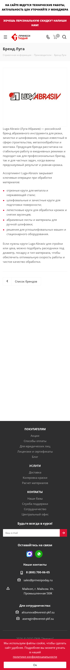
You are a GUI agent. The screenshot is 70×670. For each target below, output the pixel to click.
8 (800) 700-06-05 (38, 572)
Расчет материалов (35, 483)
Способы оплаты (35, 441)
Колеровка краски (35, 477)
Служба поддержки (35, 504)
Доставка (35, 472)
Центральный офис (35, 514)
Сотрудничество (35, 509)
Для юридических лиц (35, 446)
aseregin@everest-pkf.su (38, 619)
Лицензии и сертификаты (35, 451)
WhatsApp (39, 554)
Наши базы (35, 498)
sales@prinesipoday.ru (38, 580)
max (29, 554)
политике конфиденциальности (35, 657)
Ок (35, 665)
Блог (35, 457)
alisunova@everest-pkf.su (38, 612)
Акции (35, 436)
